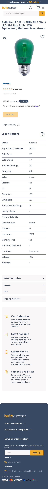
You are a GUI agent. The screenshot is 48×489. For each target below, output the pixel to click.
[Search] (42, 13)
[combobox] (24, 13)
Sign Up (36, 452)
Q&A (6, 291)
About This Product (12, 278)
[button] (43, 7)
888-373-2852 (14, 462)
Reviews (7, 285)
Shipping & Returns (12, 299)
